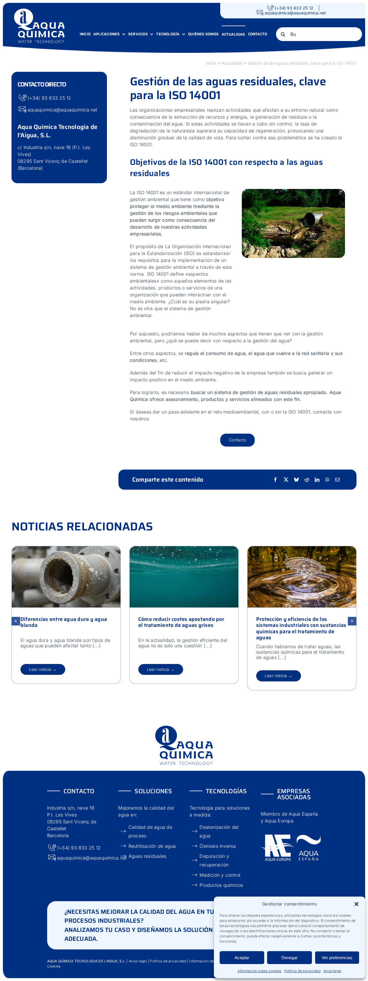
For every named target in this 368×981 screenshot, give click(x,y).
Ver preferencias (337, 957)
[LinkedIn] (317, 479)
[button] (356, 904)
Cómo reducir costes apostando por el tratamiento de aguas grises (181, 622)
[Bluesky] (296, 479)
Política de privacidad (302, 971)
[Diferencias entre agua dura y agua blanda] (66, 548)
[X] (286, 479)
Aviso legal (332, 971)
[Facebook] (275, 479)
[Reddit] (307, 479)
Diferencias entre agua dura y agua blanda (63, 622)
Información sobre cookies (259, 971)
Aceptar (242, 957)
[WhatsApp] (327, 479)
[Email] (337, 479)
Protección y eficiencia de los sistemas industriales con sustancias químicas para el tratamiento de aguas (301, 628)
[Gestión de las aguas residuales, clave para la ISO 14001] (293, 191)
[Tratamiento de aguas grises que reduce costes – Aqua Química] (184, 548)
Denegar (289, 957)
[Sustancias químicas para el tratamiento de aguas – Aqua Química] (302, 548)
